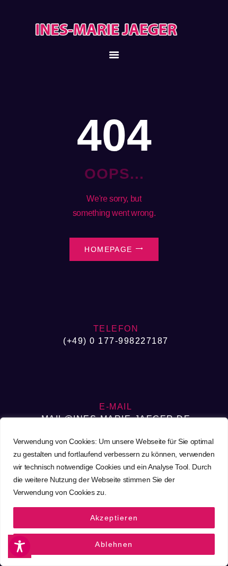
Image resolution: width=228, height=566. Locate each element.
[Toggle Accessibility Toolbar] (19, 546)
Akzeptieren (114, 517)
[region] (114, 491)
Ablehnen (114, 544)
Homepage (108, 249)
